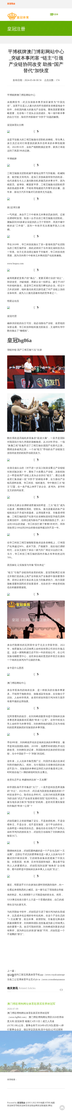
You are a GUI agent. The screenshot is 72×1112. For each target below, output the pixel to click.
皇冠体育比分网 (15, 125)
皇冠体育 (23, 1105)
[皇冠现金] (18, 17)
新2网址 (48, 1105)
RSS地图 (41, 1103)
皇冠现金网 (32, 1105)
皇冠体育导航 (13, 1105)
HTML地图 (50, 1103)
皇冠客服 (41, 1105)
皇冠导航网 (52, 572)
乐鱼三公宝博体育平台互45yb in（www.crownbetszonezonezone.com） (36, 979)
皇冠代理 (12, 316)
